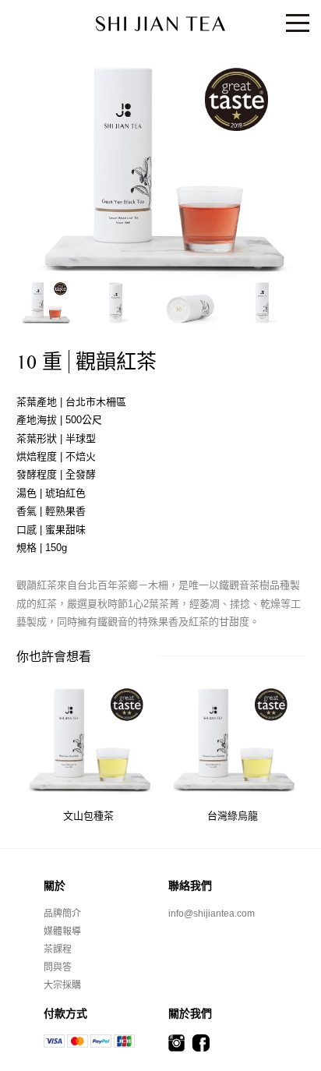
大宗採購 (62, 985)
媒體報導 (62, 931)
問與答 (58, 967)
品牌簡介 (62, 913)
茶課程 (58, 949)
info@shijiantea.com (211, 913)
